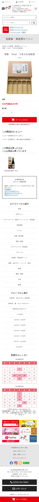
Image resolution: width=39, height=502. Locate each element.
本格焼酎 (20, 225)
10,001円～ (19, 347)
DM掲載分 (8, 189)
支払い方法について (19, 451)
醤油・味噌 (19, 274)
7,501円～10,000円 (19, 341)
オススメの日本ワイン (12, 191)
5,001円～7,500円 (19, 336)
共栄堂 (23, 32)
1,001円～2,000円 (19, 320)
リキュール (19, 252)
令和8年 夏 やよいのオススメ (19, 303)
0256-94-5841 (21, 482)
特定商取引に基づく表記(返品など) (19, 124)
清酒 (19, 209)
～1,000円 (19, 314)
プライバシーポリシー (19, 458)
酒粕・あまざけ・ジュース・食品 (19, 263)
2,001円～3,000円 (19, 325)
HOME (4, 46)
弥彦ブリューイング (16, 27)
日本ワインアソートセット (19, 29)
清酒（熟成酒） (19, 236)
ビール (19, 230)
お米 (19, 279)
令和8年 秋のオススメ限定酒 (19, 298)
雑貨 (19, 268)
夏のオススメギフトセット (13, 193)
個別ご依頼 (19, 241)
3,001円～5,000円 (19, 330)
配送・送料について (19, 454)
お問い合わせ (21, 489)
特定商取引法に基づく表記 (19, 447)
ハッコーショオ (15, 32)
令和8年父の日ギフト (19, 309)
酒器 (19, 285)
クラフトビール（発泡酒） (19, 247)
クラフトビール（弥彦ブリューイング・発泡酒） (19, 219)
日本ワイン (19, 214)
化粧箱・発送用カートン (17, 46)
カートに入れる (21, 119)
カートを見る (21, 499)
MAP (26, 470)
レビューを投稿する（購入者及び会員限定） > (17, 139)
